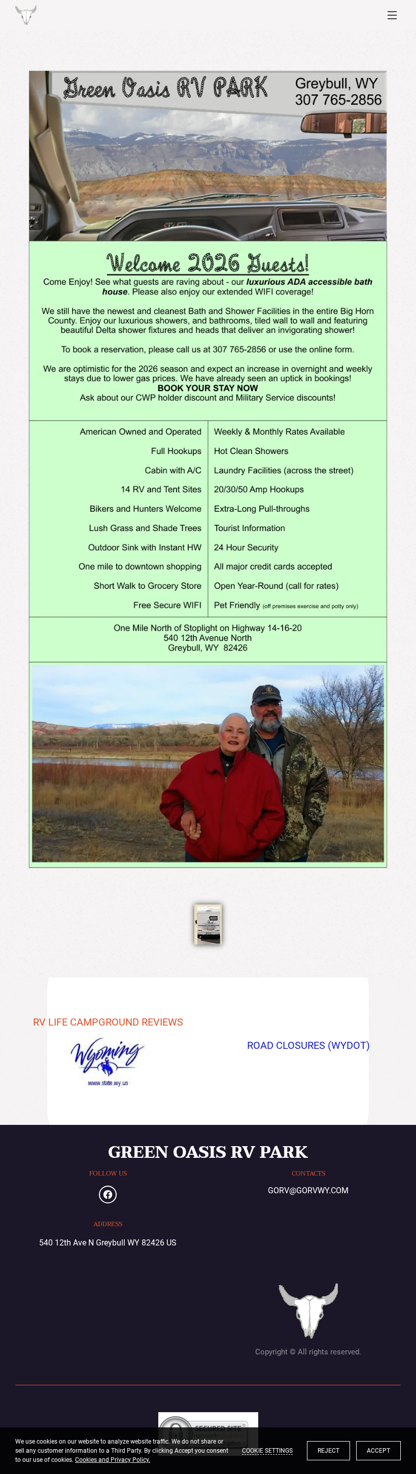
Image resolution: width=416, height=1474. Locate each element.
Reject (328, 1450)
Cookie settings (267, 1450)
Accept (378, 1450)
